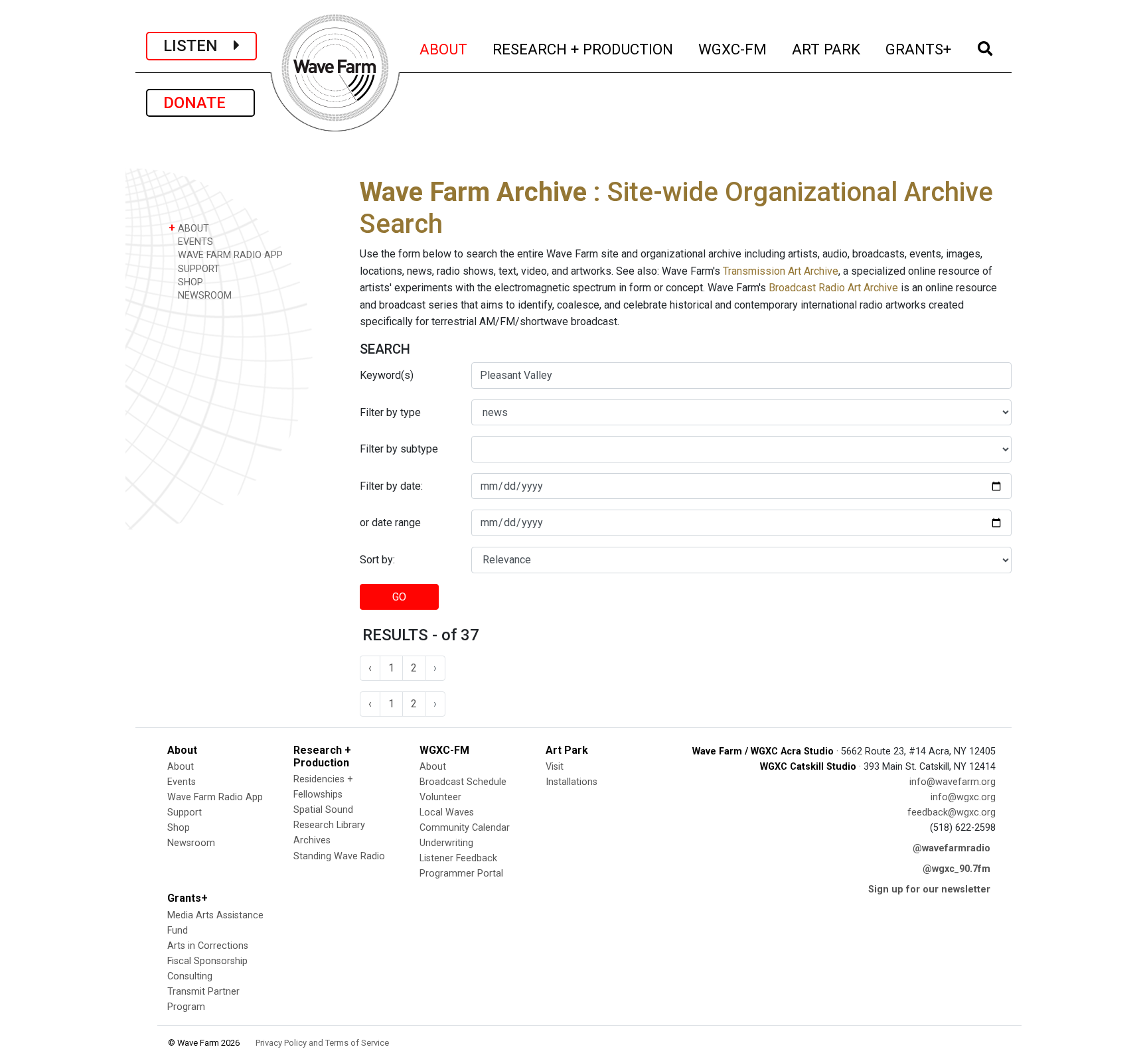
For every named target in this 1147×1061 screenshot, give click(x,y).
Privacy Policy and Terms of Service (322, 1043)
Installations (571, 782)
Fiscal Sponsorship (207, 961)
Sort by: (377, 559)
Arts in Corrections (207, 946)
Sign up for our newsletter (929, 889)
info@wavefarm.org (952, 782)
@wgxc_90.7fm (956, 869)
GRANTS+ (918, 49)
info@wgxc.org (963, 797)
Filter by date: (391, 486)
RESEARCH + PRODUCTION (583, 49)
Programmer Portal (461, 873)
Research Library (329, 825)
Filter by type (390, 412)
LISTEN (198, 45)
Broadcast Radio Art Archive (833, 287)
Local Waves (447, 812)
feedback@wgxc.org (951, 812)
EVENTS (194, 242)
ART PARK (827, 49)
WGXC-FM (733, 49)
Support (184, 812)
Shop (178, 827)
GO (399, 597)
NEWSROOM (203, 295)
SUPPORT (197, 269)
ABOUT (444, 49)
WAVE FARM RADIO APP (229, 255)
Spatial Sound (323, 809)
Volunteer (440, 797)
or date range (390, 522)
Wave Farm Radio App (215, 797)
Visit (555, 766)
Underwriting (446, 843)
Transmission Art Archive (780, 271)
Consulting (189, 976)
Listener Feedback (458, 858)
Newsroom (191, 843)
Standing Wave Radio (339, 856)
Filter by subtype (399, 449)
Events (181, 782)
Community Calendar (465, 827)
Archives (312, 840)
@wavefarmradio (951, 848)
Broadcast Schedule (463, 782)
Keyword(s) (387, 375)
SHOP (189, 282)
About (180, 766)
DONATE (200, 103)
